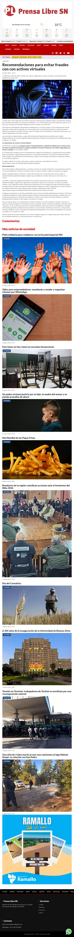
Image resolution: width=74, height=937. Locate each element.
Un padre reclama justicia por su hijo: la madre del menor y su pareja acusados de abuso (34, 395)
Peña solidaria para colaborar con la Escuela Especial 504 (32, 234)
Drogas (29, 57)
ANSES (39, 57)
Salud (39, 45)
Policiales (31, 45)
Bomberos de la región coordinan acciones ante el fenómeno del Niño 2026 (36, 486)
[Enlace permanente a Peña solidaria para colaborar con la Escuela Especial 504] (37, 260)
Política (22, 45)
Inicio (7, 45)
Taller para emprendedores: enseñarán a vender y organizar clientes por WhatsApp (33, 290)
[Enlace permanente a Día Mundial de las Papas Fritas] (37, 460)
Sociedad (17, 49)
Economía (8, 49)
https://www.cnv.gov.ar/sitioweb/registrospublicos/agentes (21, 163)
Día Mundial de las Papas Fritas (18, 437)
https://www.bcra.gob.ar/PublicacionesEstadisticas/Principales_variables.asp (42, 195)
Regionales (26, 49)
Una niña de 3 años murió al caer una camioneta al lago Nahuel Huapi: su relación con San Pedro (35, 756)
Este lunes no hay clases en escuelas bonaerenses (28, 346)
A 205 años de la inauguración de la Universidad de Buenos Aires (36, 630)
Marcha (34, 57)
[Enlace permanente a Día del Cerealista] (37, 605)
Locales (14, 45)
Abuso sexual (23, 57)
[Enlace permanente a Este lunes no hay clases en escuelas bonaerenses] (37, 369)
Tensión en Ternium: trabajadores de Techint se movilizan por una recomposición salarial (36, 692)
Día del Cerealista (11, 583)
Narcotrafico (15, 57)
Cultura (46, 45)
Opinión (54, 45)
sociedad (5, 61)
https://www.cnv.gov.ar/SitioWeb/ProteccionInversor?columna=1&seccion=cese (27, 190)
